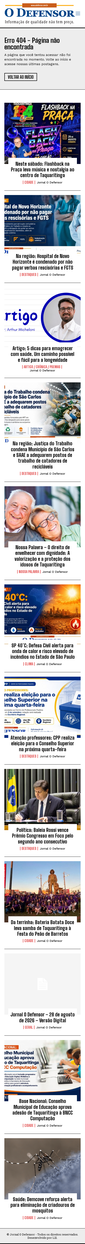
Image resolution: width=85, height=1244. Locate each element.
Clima (29, 664)
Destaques (29, 274)
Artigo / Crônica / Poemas (42, 367)
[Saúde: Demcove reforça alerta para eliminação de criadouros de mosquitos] (42, 1168)
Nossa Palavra (29, 571)
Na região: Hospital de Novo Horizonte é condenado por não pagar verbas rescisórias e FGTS (42, 262)
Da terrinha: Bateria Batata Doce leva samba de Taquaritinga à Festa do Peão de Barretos (42, 928)
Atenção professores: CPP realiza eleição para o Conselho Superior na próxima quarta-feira (42, 743)
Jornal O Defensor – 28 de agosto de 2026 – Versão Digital (42, 1017)
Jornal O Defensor (49, 182)
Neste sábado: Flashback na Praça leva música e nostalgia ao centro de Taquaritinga (42, 169)
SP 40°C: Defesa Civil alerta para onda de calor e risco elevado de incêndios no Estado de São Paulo (42, 651)
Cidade (29, 182)
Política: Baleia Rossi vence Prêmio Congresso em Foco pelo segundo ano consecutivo (42, 836)
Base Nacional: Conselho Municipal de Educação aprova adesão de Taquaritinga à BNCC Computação (42, 1109)
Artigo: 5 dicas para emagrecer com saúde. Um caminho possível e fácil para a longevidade (42, 354)
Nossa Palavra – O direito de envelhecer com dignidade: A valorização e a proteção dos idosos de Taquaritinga (42, 556)
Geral (29, 1027)
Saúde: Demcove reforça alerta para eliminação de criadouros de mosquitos (42, 1205)
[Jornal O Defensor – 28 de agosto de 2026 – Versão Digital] (42, 984)
